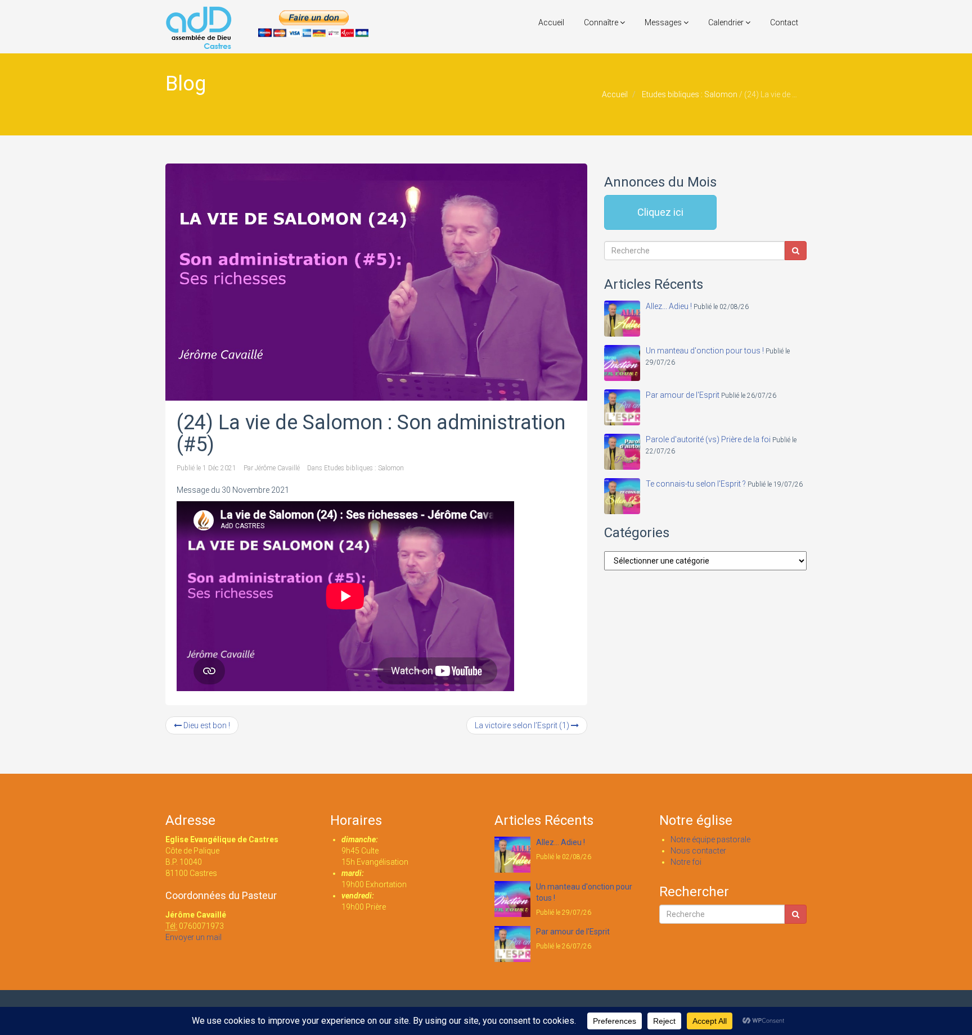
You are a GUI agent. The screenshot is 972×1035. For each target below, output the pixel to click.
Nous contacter (698, 850)
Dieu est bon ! (206, 725)
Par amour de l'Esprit (682, 395)
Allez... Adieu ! (669, 306)
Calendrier (726, 22)
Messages (664, 22)
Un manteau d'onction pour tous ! (705, 350)
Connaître (602, 22)
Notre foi (685, 861)
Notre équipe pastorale (710, 839)
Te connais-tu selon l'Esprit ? (696, 483)
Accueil (551, 22)
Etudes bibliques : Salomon (689, 94)
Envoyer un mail (193, 937)
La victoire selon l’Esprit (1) (523, 725)
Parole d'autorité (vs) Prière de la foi (708, 439)
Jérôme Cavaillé (277, 468)
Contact (784, 22)
